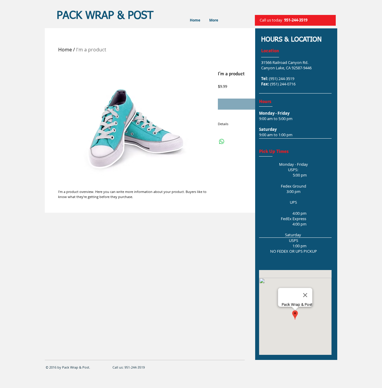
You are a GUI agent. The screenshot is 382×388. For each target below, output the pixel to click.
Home (65, 49)
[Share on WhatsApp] (221, 141)
